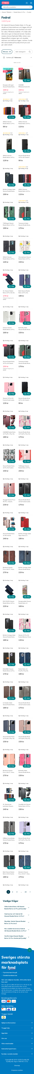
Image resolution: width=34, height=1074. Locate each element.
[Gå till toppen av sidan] (29, 950)
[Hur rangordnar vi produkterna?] (4, 57)
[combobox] (17, 7)
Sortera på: (10, 57)
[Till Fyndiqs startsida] (5, 3)
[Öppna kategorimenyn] (31, 3)
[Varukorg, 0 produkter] (27, 3)
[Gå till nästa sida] (30, 892)
